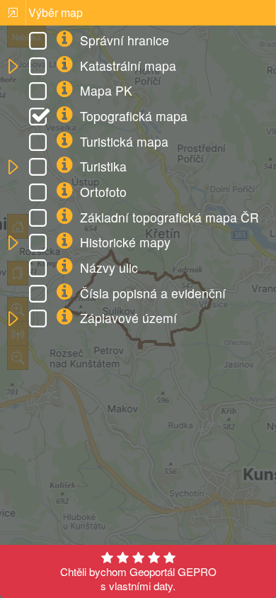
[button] (12, 67)
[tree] (137, 180)
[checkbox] (40, 42)
